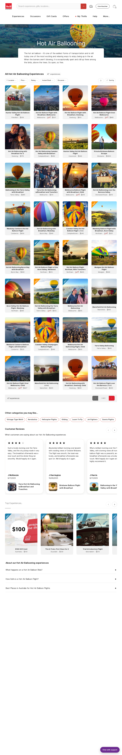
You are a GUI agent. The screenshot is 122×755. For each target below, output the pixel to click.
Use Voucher (103, 6)
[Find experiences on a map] (91, 6)
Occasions (35, 16)
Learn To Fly (77, 419)
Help (95, 16)
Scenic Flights (108, 419)
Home (10, 26)
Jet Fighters (92, 419)
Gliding (65, 419)
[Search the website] (83, 6)
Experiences (18, 16)
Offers (66, 16)
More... (106, 16)
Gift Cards (52, 16)
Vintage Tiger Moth (15, 419)
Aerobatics (32, 419)
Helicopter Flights (49, 419)
